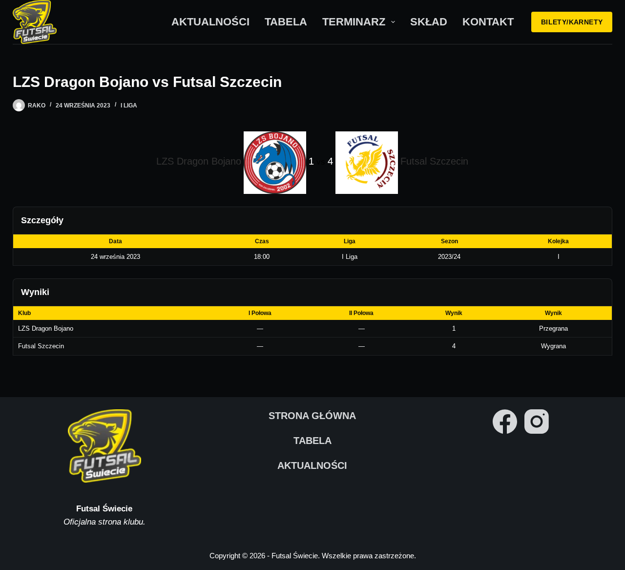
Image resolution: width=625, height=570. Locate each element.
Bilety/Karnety (572, 22)
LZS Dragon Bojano (45, 328)
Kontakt (488, 22)
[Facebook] (505, 421)
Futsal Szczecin (41, 346)
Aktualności (210, 22)
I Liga (129, 105)
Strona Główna (312, 415)
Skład (428, 22)
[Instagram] (536, 421)
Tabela (286, 22)
